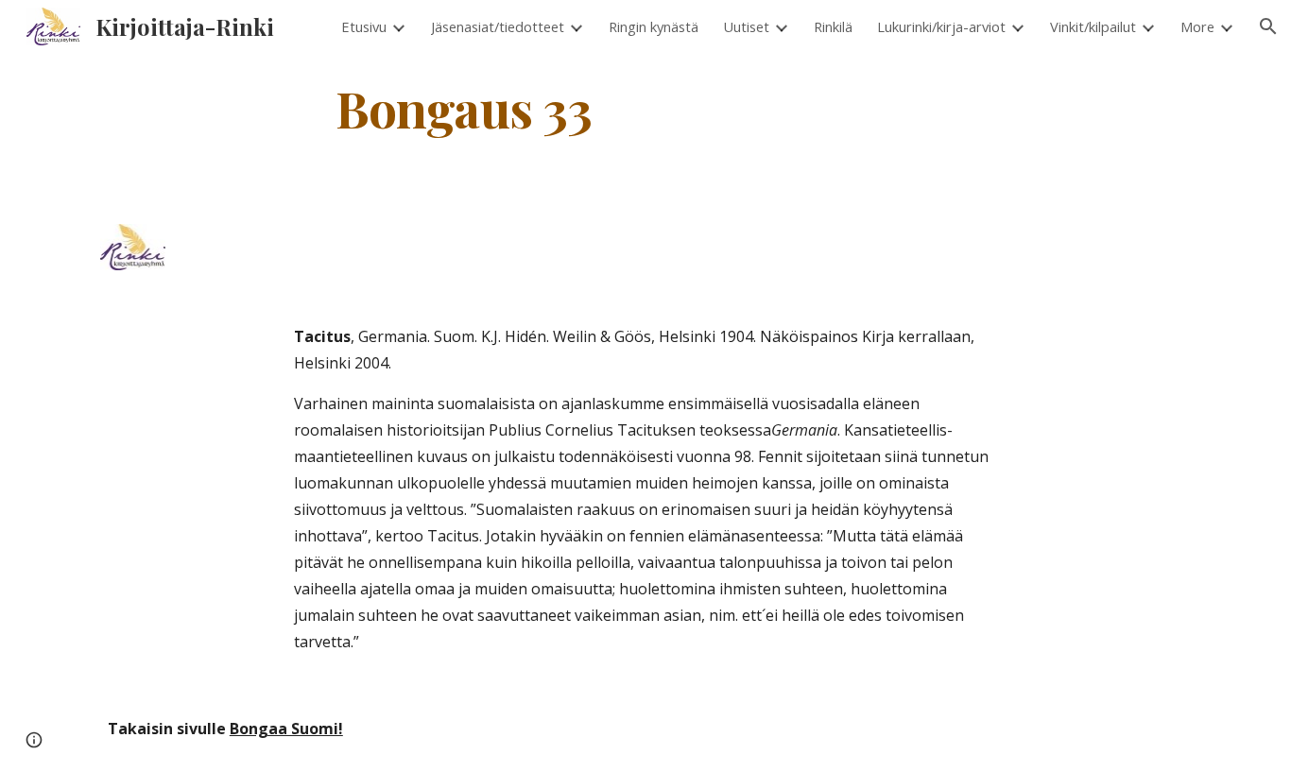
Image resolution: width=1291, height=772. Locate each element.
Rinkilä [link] (833, 26)
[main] (464, 107)
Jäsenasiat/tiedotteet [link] (497, 26)
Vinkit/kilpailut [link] (1093, 26)
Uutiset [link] (746, 26)
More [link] (1197, 26)
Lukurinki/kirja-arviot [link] (941, 26)
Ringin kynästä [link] (653, 26)
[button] (1268, 26)
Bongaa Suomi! (286, 728)
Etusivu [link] (364, 26)
